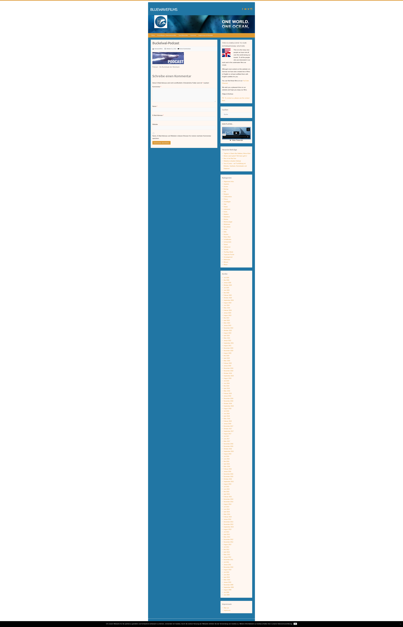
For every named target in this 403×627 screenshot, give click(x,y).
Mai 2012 (226, 549)
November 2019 (228, 371)
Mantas (226, 219)
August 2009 (227, 590)
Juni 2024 (227, 305)
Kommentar (156, 86)
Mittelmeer (227, 224)
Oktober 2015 (228, 479)
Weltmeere (227, 259)
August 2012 (227, 544)
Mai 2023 (226, 318)
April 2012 (227, 552)
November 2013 (228, 524)
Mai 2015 (226, 491)
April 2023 (227, 320)
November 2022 (228, 328)
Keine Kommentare (185, 49)
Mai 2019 (226, 386)
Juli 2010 (226, 572)
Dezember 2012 (228, 539)
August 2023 (227, 315)
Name (154, 106)
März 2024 (227, 308)
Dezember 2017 (228, 426)
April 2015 (227, 494)
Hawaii (226, 206)
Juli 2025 (226, 287)
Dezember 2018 (228, 398)
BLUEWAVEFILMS (163, 9)
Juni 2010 (227, 574)
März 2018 (227, 418)
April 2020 (227, 358)
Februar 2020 (228, 363)
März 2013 (227, 537)
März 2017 (227, 441)
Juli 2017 (226, 436)
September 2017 (229, 431)
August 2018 (227, 408)
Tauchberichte (183, 35)
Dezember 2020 (228, 348)
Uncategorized (228, 257)
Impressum (227, 610)
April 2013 (227, 534)
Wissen (226, 262)
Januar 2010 (227, 582)
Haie (225, 204)
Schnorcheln (227, 242)
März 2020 (227, 360)
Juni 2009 (227, 595)
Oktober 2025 (228, 285)
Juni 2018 (227, 413)
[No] (400, 624)
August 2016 (227, 454)
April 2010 (227, 577)
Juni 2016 (227, 459)
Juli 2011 (226, 562)
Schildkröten (227, 239)
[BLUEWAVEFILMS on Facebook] (242, 9)
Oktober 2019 (228, 373)
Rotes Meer (227, 237)
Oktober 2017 (228, 428)
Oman (225, 229)
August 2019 (227, 378)
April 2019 (227, 388)
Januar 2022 (227, 340)
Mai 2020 (226, 355)
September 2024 (229, 300)
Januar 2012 (227, 557)
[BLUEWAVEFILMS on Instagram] (251, 9)
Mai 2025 (226, 293)
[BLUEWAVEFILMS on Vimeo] (248, 9)
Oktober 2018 (228, 403)
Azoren (226, 186)
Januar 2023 (227, 325)
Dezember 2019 (228, 368)
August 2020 (227, 353)
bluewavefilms (158, 49)
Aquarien (226, 184)
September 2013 (229, 527)
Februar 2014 (228, 517)
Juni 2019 (227, 383)
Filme (153, 35)
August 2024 (227, 303)
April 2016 (227, 464)
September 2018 (229, 406)
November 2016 (228, 446)
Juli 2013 (226, 532)
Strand (226, 244)
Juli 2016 (226, 456)
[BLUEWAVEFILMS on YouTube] (245, 9)
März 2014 (227, 514)
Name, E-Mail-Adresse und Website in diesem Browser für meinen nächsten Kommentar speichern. (181, 137)
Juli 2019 (226, 381)
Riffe (225, 232)
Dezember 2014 (228, 499)
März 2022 (227, 338)
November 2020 (228, 350)
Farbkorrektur (228, 196)
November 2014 (228, 501)
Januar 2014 (227, 519)
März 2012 (227, 554)
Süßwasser (227, 247)
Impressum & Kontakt (205, 35)
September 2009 (229, 587)
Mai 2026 (226, 280)
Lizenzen (193, 35)
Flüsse (226, 199)
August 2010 (227, 569)
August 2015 (227, 484)
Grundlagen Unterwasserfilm (166, 35)
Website (155, 124)
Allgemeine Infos (229, 181)
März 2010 (227, 580)
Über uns (226, 608)
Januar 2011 (227, 564)
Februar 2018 (228, 421)
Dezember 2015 (228, 474)
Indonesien (227, 209)
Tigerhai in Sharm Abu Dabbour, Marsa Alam (237, 153)
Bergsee (226, 194)
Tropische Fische (229, 254)
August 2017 (227, 434)
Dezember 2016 (228, 444)
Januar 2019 (227, 396)
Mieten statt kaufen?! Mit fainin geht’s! (235, 156)
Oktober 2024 (228, 298)
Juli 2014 (226, 507)
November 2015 (228, 476)
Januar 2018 (227, 423)
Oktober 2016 (228, 449)
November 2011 (228, 559)
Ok (295, 624)
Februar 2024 (228, 310)
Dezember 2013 (228, 522)
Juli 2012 (226, 547)
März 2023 (227, 323)
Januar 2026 (227, 282)
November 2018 (228, 401)
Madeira (226, 214)
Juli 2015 (226, 486)
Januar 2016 (227, 471)
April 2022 (227, 335)
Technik (226, 249)
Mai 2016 (226, 461)
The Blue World (228, 252)
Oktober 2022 (228, 330)
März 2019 (227, 391)
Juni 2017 (227, 439)
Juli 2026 (226, 277)
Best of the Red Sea (230, 158)
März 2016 (227, 466)
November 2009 (228, 585)
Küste (225, 212)
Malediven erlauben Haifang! (232, 161)
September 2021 (229, 343)
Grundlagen (227, 201)
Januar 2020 (227, 366)
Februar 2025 (228, 295)
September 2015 (229, 481)
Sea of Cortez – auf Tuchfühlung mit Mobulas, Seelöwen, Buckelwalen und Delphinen (235, 166)
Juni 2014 (227, 509)
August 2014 (227, 504)
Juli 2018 (226, 411)
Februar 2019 (228, 393)
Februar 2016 (228, 469)
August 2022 (227, 333)
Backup (226, 189)
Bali (225, 191)
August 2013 (227, 529)
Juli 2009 (226, 592)
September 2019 (229, 376)
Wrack (226, 264)
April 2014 (227, 512)
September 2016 (229, 451)
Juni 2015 (227, 489)
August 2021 (227, 345)
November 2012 (228, 542)
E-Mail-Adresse (158, 115)
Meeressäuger (228, 222)
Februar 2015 (228, 496)
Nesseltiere (227, 227)
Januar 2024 (227, 313)
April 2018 (227, 416)
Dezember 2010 (228, 567)
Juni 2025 (227, 290)
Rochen (226, 234)
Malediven (227, 217)
